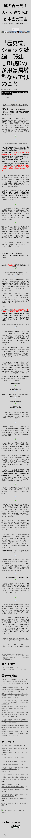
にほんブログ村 (6, 812)
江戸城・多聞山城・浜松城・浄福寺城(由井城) (14, 780)
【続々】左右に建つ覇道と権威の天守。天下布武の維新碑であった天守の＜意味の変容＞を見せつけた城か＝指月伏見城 (15, 689)
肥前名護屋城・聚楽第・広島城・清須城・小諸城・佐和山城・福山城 (14, 795)
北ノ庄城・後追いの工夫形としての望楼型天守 (14, 757)
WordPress (14, 835)
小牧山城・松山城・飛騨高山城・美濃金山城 (14, 777)
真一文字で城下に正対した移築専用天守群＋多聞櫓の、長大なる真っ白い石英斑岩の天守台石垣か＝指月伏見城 (15, 714)
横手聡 (15, 89)
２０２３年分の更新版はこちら (10, 667)
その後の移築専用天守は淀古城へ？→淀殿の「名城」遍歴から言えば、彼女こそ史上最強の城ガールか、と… (15, 721)
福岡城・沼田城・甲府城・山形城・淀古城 (13, 787)
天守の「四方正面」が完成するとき (11, 764)
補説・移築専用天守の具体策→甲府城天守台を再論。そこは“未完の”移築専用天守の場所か (15, 726)
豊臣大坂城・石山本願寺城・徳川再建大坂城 (14, 798)
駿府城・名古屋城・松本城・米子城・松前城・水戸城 (15, 804)
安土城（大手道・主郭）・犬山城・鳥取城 (13, 774)
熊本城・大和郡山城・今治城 (9, 784)
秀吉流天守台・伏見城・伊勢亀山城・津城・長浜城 (15, 790)
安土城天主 (5, 771)
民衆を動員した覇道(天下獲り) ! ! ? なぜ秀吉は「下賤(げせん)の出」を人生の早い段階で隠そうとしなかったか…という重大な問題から (15, 681)
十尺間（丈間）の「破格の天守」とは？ (12, 762)
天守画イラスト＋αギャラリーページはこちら (14, 669)
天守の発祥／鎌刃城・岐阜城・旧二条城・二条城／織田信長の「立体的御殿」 (15, 93)
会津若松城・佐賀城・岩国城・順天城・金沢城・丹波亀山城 (15, 749)
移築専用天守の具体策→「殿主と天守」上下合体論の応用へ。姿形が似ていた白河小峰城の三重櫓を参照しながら (15, 733)
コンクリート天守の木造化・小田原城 (12, 745)
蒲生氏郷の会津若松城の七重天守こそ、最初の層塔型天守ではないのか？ (15, 561)
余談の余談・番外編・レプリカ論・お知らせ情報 (14, 753)
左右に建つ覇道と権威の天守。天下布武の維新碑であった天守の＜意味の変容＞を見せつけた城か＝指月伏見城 (15, 702)
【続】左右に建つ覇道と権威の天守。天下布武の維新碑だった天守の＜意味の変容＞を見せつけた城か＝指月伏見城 (15, 695)
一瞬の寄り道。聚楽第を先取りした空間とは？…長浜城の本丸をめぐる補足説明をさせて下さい (15, 707)
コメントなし (6, 97)
